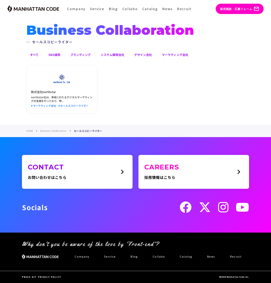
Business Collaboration (53, 130)
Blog (113, 8)
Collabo (130, 8)
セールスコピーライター (88, 131)
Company (76, 8)
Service (97, 8)
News (167, 8)
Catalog (150, 8)
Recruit (184, 8)
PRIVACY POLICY (49, 276)
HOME (29, 130)
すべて (34, 54)
